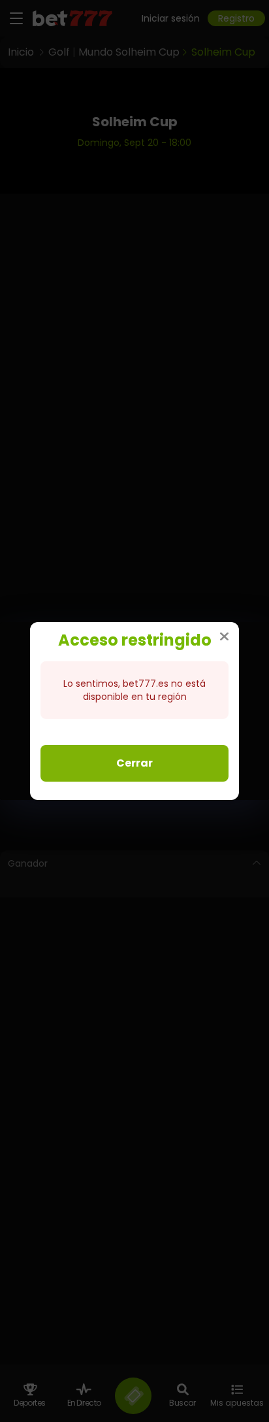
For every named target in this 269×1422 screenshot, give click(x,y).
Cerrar (134, 763)
